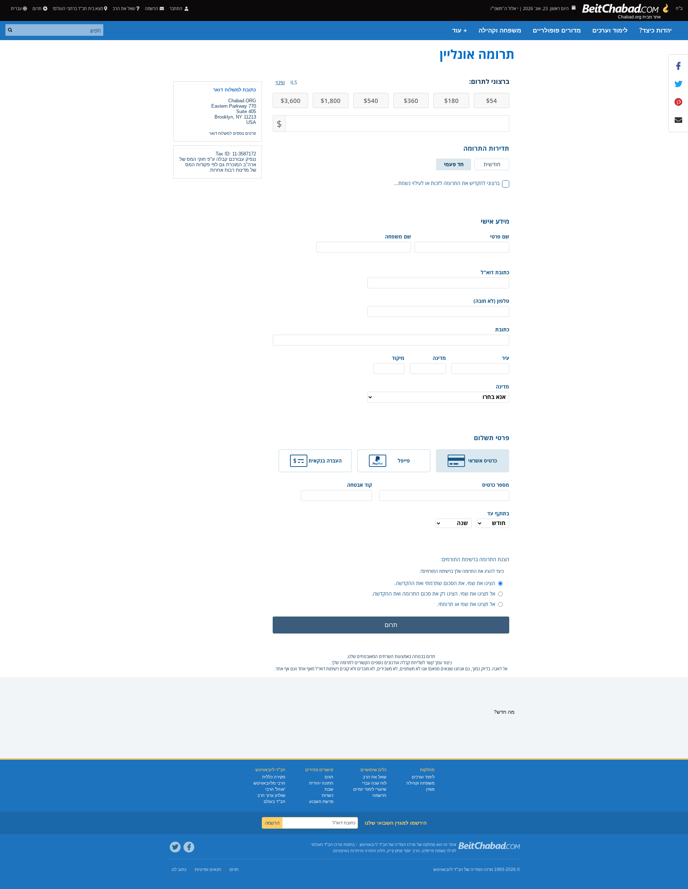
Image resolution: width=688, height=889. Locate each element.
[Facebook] (188, 847)
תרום (37, 8)
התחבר (176, 8)
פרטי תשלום (491, 437)
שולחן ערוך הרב (271, 795)
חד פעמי (454, 164)
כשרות (327, 795)
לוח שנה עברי (374, 783)
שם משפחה (398, 236)
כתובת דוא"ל (495, 272)
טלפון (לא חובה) (491, 300)
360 (411, 100)
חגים (329, 777)
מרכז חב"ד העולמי (326, 844)
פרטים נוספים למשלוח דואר (232, 133)
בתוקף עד (498, 513)
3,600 (290, 100)
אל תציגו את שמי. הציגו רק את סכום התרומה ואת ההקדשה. (433, 593)
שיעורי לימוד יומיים (369, 789)
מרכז (488, 869)
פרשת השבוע (321, 801)
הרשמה (379, 795)
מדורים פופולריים (557, 30)
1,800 (331, 100)
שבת (329, 789)
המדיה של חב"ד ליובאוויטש (458, 869)
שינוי (280, 82)
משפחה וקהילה (500, 30)
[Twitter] (175, 847)
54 (491, 100)
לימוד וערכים (610, 30)
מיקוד (398, 358)
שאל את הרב (124, 8)
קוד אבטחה (359, 484)
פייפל (404, 460)
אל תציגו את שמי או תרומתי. (466, 604)
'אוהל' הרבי (275, 789)
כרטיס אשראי (482, 460)
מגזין (430, 789)
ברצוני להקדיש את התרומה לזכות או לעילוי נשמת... (446, 183)
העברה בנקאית (325, 460)
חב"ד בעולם (274, 801)
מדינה (439, 358)
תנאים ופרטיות (208, 869)
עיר (505, 358)
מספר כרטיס (495, 484)
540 (371, 100)
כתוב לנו (179, 869)
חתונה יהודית (321, 783)
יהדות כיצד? (655, 30)
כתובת (502, 329)
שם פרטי (499, 236)
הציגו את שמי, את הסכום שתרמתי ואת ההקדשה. (444, 583)
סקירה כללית (273, 777)
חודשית (492, 164)
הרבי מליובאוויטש (269, 783)
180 (451, 100)
